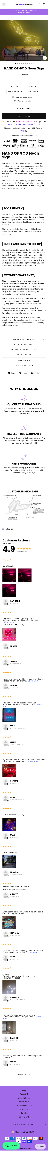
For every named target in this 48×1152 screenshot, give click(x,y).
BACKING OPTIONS (24, 344)
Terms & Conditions (24, 1105)
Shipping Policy (24, 1098)
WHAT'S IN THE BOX (24, 339)
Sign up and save (23, 1124)
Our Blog (24, 1113)
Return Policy (24, 1102)
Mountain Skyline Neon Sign (19, 889)
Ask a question (24, 365)
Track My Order (24, 1117)
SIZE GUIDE (24, 360)
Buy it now (24, 116)
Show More (9, 622)
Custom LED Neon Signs (17, 625)
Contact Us (24, 1094)
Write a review (8, 543)
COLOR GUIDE (24, 355)
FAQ (24, 1090)
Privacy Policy (23, 1109)
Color (15, 86)
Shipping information (24, 350)
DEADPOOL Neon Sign (17, 815)
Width (33, 86)
